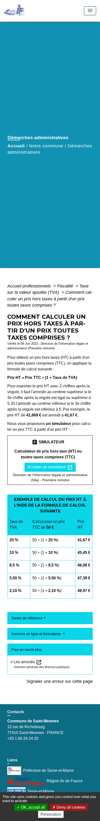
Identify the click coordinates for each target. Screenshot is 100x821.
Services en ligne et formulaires (36, 634)
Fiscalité (65, 286)
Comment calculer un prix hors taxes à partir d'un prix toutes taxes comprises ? (49, 299)
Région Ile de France (65, 781)
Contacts (15, 712)
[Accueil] (22, 11)
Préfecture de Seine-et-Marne (48, 770)
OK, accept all (32, 807)
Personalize (51, 814)
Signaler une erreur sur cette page (59, 681)
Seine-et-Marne (40, 791)
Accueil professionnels (29, 286)
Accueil (16, 145)
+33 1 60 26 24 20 (22, 738)
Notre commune (46, 145)
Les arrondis (28, 662)
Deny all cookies (70, 807)
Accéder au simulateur (50, 467)
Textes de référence (26, 618)
